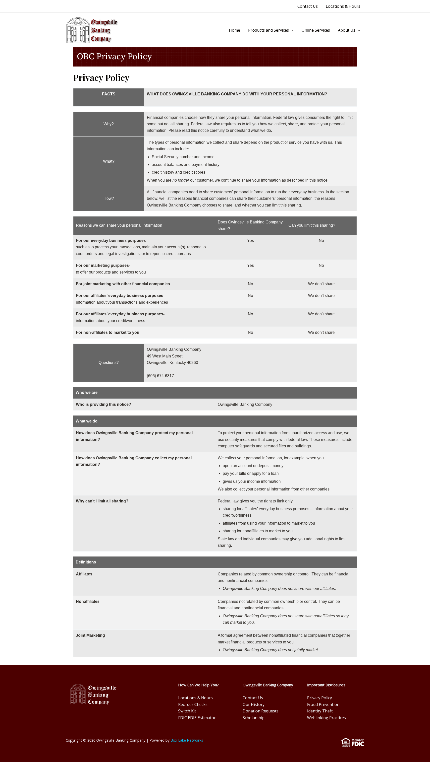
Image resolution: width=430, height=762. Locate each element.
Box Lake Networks (186, 740)
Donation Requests (260, 711)
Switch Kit (187, 711)
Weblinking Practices (326, 717)
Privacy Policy (319, 697)
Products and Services (268, 30)
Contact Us (307, 6)
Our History (254, 704)
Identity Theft (320, 711)
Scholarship (254, 717)
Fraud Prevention (323, 704)
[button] (291, 30)
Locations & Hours (343, 6)
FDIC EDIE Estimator (197, 717)
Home (234, 30)
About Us (346, 30)
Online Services (316, 30)
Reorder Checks (193, 704)
